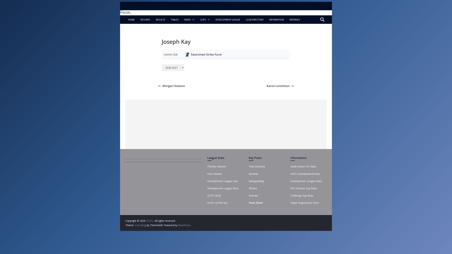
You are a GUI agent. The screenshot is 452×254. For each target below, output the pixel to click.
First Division (214, 174)
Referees (295, 19)
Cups (203, 19)
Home (131, 19)
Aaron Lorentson (278, 86)
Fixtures (145, 19)
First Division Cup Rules (303, 188)
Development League (228, 19)
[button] (193, 19)
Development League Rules (306, 181)
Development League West (223, 188)
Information (276, 19)
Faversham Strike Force (206, 54)
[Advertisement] (226, 124)
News (187, 19)
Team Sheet (256, 202)
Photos (253, 188)
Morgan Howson (173, 86)
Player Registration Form (304, 202)
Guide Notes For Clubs (303, 166)
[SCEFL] (125, 13)
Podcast (253, 195)
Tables (175, 19)
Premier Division (216, 166)
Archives (253, 174)
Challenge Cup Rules (302, 195)
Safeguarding (256, 181)
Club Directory (255, 19)
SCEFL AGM (214, 195)
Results (160, 19)
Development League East (222, 181)
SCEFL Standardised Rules (305, 174)
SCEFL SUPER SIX (217, 202)
